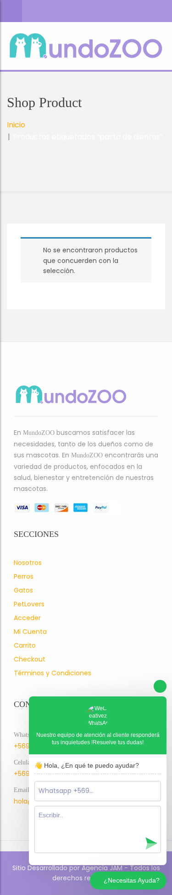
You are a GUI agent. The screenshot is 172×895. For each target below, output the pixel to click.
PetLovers (29, 604)
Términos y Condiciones (52, 673)
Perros (23, 576)
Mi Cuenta (30, 631)
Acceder (27, 617)
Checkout (29, 659)
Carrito (25, 645)
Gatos (23, 590)
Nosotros (28, 562)
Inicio (16, 125)
